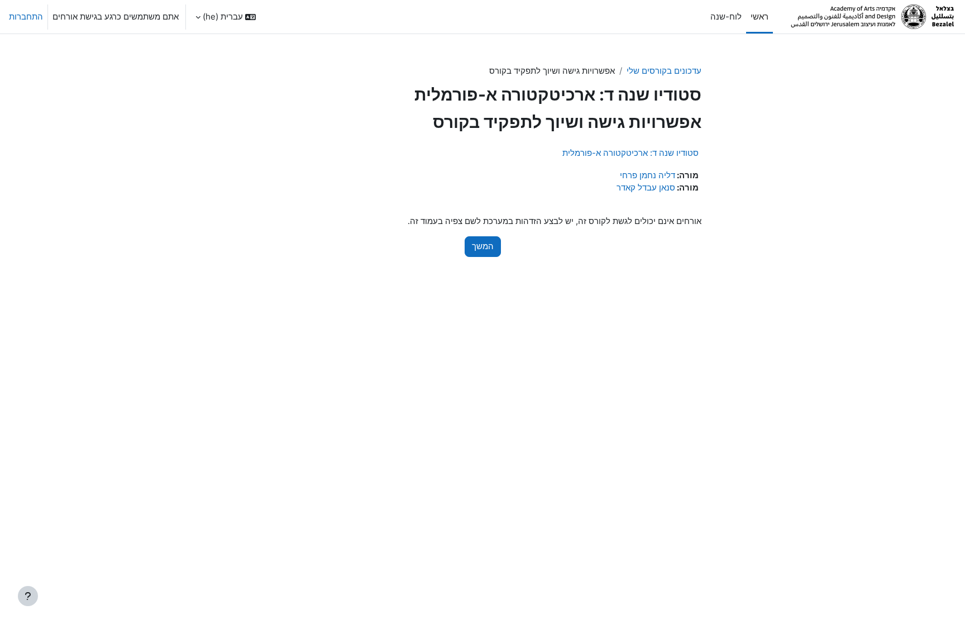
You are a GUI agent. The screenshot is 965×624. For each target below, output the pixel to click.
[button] (225, 17)
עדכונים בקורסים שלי (664, 70)
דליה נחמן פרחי (647, 175)
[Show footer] (28, 596)
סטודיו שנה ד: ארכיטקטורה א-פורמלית (630, 152)
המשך (483, 246)
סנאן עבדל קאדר (646, 187)
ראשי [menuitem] (759, 16)
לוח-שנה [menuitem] (726, 16)
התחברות (26, 16)
